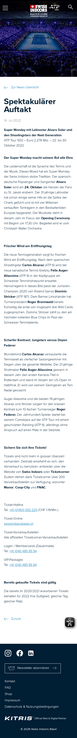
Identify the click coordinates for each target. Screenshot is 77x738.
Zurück (16, 619)
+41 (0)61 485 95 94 (23, 551)
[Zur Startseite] (38, 11)
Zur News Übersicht (25, 87)
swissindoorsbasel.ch (18, 524)
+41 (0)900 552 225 (23, 510)
